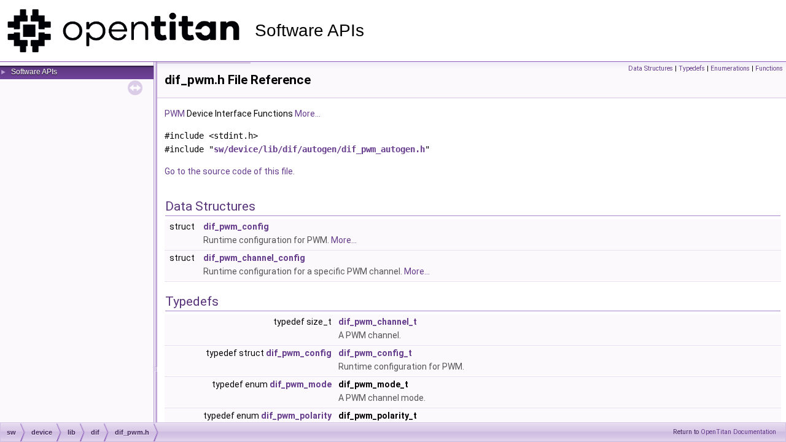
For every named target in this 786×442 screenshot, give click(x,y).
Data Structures (650, 68)
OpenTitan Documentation (738, 432)
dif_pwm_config (236, 226)
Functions (769, 68)
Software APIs (34, 72)
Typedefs (692, 68)
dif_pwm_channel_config (254, 258)
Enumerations (730, 68)
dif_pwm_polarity (296, 416)
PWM (175, 113)
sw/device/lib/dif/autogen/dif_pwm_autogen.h (319, 149)
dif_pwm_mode (301, 384)
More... (308, 113)
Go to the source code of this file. (230, 171)
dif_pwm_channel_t (377, 322)
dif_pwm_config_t (375, 353)
